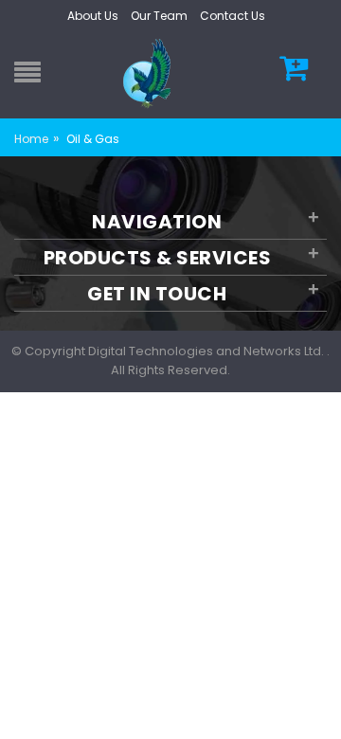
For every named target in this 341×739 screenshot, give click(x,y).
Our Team (159, 16)
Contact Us (232, 16)
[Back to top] (321, 705)
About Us (92, 16)
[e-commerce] (149, 72)
